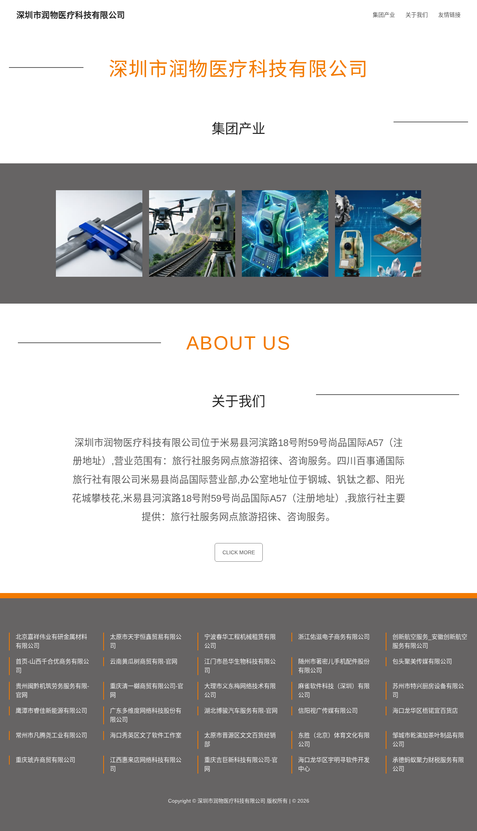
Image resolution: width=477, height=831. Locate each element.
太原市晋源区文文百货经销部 (240, 739)
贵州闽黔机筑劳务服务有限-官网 (52, 690)
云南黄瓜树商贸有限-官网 (143, 661)
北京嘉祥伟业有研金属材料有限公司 (51, 641)
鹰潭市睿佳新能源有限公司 (51, 711)
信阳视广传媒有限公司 (328, 711)
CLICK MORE (238, 552)
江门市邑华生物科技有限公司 (240, 666)
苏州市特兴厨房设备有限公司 (428, 690)
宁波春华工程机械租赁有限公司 (240, 641)
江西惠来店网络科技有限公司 (145, 764)
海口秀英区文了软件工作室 (145, 735)
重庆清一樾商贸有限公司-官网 (146, 690)
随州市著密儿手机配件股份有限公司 (334, 666)
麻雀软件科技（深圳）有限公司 (334, 690)
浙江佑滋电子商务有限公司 (334, 637)
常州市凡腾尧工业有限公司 (51, 735)
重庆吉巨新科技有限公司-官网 (241, 764)
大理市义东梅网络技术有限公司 (240, 690)
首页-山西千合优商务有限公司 (52, 666)
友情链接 (449, 15)
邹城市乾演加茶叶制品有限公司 (428, 739)
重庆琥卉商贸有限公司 (45, 760)
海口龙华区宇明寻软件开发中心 (334, 764)
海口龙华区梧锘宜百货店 (425, 711)
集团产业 (384, 15)
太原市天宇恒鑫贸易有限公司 (145, 641)
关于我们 (416, 15)
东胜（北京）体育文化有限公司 (334, 739)
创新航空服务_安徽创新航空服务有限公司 (429, 641)
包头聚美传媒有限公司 (422, 661)
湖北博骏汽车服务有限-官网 (241, 711)
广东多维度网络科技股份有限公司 (145, 715)
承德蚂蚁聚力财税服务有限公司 (428, 764)
